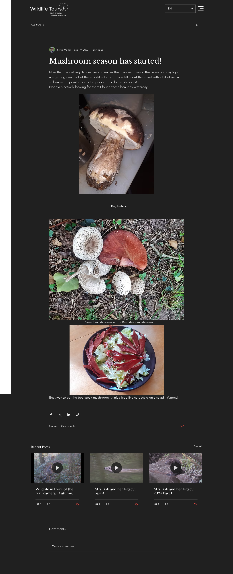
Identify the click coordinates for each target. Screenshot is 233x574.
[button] (201, 8)
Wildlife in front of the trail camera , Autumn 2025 (54, 491)
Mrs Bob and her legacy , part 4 (115, 491)
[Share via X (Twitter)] (60, 414)
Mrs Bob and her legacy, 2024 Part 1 (174, 491)
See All (198, 446)
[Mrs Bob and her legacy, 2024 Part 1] (175, 468)
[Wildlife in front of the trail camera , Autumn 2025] (57, 468)
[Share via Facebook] (51, 414)
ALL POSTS (37, 24)
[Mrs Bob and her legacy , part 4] (116, 468)
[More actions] (181, 50)
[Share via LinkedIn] (68, 414)
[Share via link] (77, 414)
